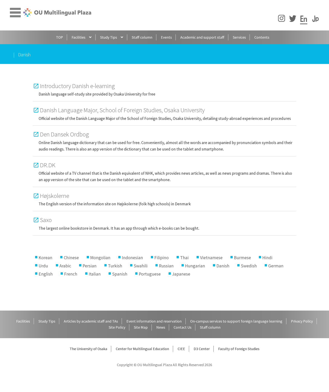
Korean (45, 258)
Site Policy (117, 327)
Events (166, 37)
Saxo (46, 220)
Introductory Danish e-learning (77, 86)
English (46, 274)
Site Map (141, 327)
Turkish (115, 266)
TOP (59, 37)
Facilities (78, 37)
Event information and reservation (154, 321)
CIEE (181, 348)
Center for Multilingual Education (142, 348)
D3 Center (202, 348)
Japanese (181, 274)
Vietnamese (211, 258)
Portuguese (150, 274)
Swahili (141, 266)
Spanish (119, 274)
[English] (303, 19)
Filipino (161, 258)
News (160, 327)
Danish (222, 266)
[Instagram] (281, 19)
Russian (166, 266)
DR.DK (47, 165)
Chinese (71, 258)
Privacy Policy (302, 321)
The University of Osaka (88, 348)
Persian (90, 266)
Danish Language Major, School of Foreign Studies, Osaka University (122, 110)
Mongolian (100, 258)
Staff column (142, 37)
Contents (261, 37)
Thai (184, 258)
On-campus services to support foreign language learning (236, 321)
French (70, 274)
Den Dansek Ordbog (64, 134)
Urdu (43, 266)
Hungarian (195, 266)
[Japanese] (315, 19)
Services (239, 37)
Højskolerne (54, 196)
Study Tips (108, 37)
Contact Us (182, 327)
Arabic (65, 266)
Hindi (267, 258)
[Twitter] (292, 19)
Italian (95, 274)
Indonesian (132, 258)
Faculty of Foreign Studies (238, 348)
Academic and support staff (202, 37)
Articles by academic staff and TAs (91, 321)
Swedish (249, 266)
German (275, 266)
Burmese (242, 258)
